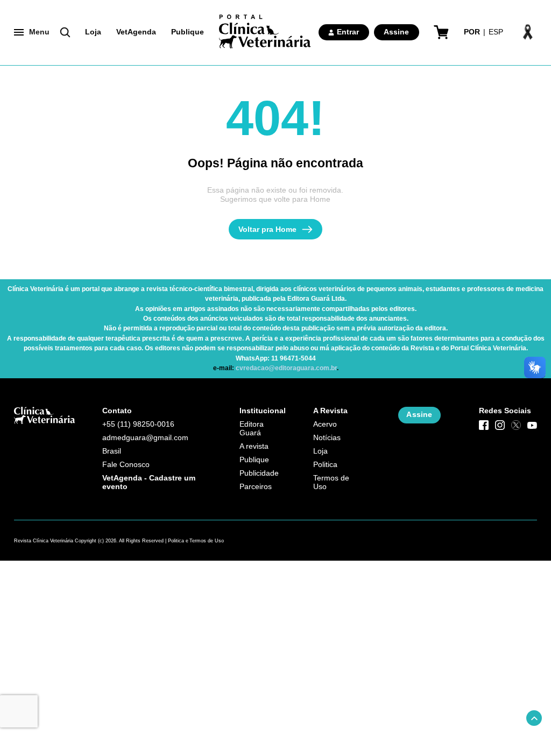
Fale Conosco (126, 465)
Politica (325, 465)
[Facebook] (484, 425)
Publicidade (259, 473)
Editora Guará (251, 428)
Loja (93, 32)
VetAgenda (136, 32)
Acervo (325, 424)
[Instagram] (500, 425)
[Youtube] (532, 425)
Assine (396, 32)
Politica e (178, 540)
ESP (496, 32)
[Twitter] (516, 425)
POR (472, 32)
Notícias (327, 438)
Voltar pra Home (267, 229)
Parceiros (255, 487)
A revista (254, 446)
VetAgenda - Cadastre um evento (148, 482)
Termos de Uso (331, 482)
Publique (187, 32)
